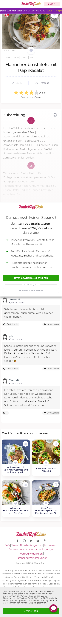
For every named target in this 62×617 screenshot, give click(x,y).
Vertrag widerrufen (31, 553)
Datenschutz (16, 549)
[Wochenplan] (54, 14)
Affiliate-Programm (31, 545)
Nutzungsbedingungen (40, 549)
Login (52, 4)
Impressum (51, 545)
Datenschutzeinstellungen (31, 557)
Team (14, 545)
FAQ (7, 545)
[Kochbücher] (31, 50)
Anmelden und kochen (31, 290)
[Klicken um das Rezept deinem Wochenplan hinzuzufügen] (25, 444)
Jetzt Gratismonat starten (31, 278)
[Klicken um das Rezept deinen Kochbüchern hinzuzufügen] (15, 462)
